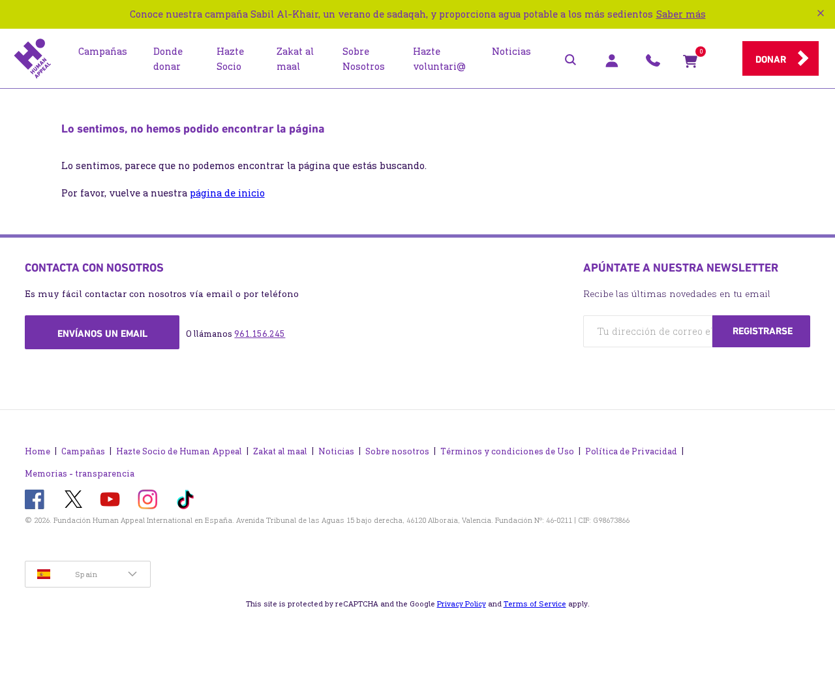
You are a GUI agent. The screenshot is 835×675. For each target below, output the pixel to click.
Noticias (336, 451)
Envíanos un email (102, 333)
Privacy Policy (461, 603)
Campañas (83, 451)
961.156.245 (259, 333)
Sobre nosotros (397, 451)
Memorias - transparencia (79, 473)
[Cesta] (690, 64)
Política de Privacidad (631, 451)
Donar (770, 59)
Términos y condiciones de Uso (507, 451)
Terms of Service (535, 603)
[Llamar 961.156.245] (653, 64)
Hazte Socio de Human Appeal (179, 451)
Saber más (681, 14)
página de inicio (227, 193)
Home (37, 451)
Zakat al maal (280, 451)
